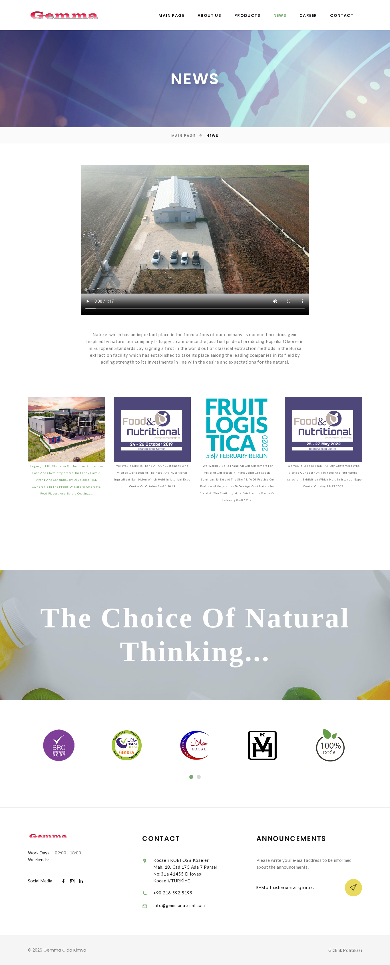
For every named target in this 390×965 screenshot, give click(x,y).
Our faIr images (152, 409)
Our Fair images (323, 409)
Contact (341, 15)
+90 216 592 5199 (173, 892)
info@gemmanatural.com (179, 905)
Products (247, 15)
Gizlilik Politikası (345, 950)
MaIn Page (171, 15)
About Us (209, 15)
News (280, 15)
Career (308, 15)
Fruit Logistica (238, 409)
